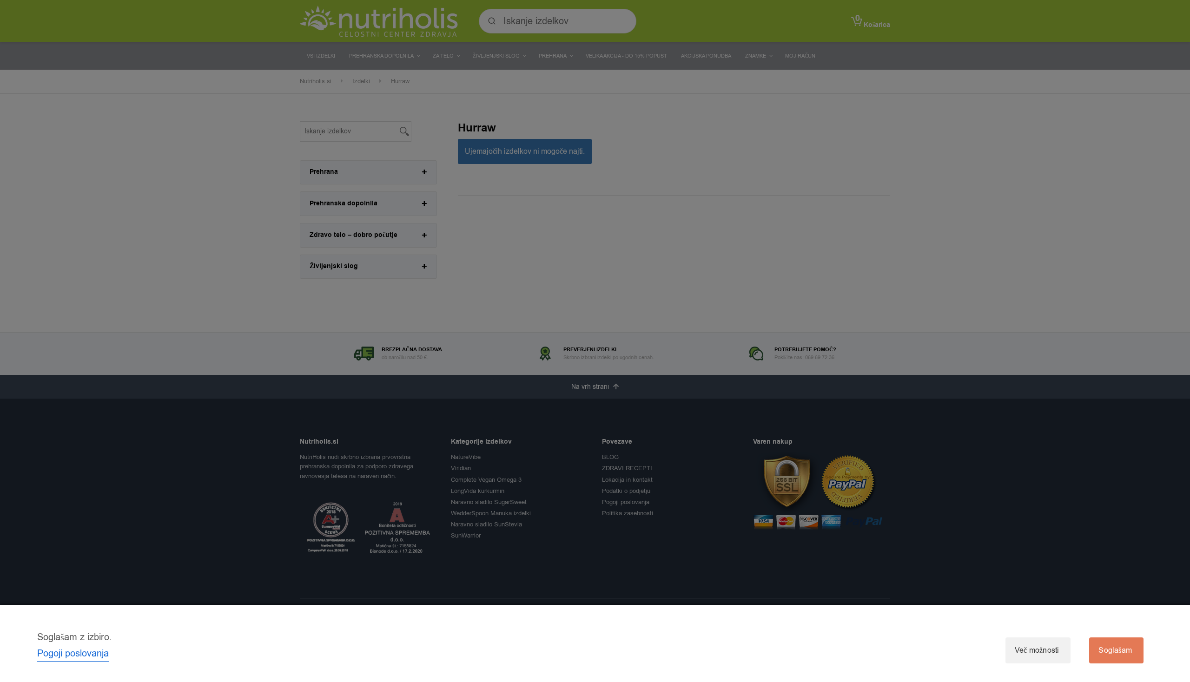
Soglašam (1115, 650)
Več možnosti (1037, 650)
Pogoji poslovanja (73, 653)
